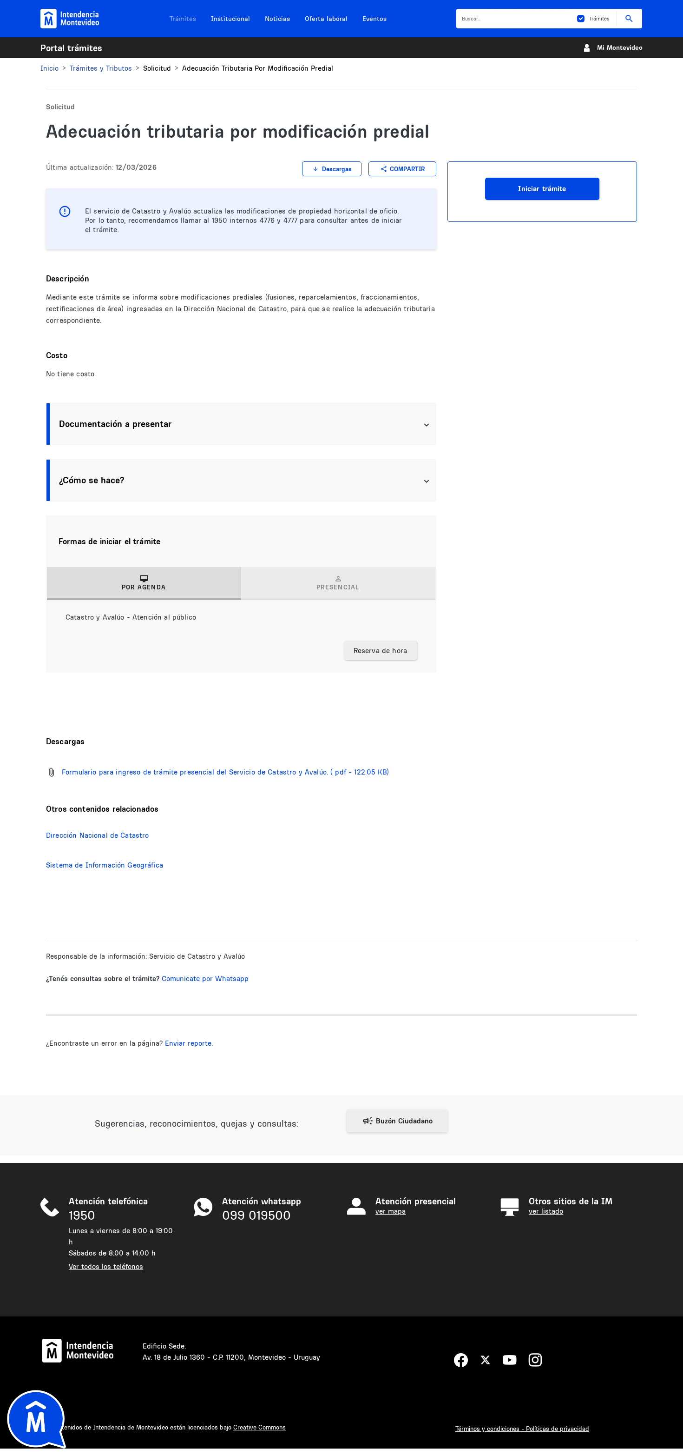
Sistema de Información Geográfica (104, 865)
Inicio (49, 68)
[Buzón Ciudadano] (397, 1120)
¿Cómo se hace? (91, 480)
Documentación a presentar (115, 423)
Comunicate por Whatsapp (205, 978)
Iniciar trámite (542, 188)
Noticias (277, 18)
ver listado (546, 1211)
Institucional (230, 18)
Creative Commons (259, 1427)
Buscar (629, 18)
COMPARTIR (407, 169)
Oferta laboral (326, 18)
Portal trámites (71, 47)
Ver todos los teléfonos (106, 1266)
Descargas (337, 169)
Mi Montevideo (620, 47)
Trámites (183, 18)
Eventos (374, 18)
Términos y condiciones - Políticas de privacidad (522, 1428)
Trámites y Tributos (101, 68)
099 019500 (256, 1215)
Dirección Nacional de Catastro (97, 835)
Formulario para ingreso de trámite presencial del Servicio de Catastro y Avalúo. (195, 772)
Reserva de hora (380, 650)
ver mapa (390, 1211)
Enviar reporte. (189, 1043)
